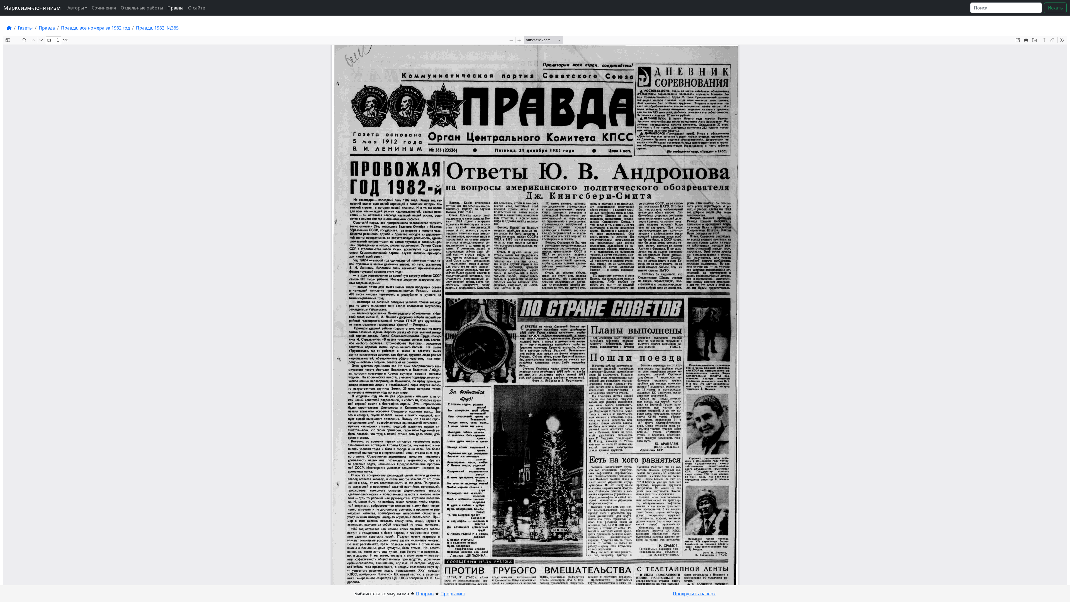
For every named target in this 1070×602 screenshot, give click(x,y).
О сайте (196, 8)
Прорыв (425, 594)
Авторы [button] (75, 8)
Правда (175, 8)
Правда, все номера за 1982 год (95, 28)
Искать (1055, 8)
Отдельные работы (142, 8)
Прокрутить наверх (694, 594)
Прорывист (453, 594)
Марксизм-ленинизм (32, 7)
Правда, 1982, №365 (157, 28)
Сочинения (104, 8)
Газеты (25, 28)
